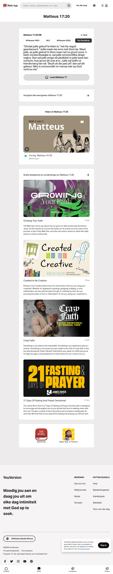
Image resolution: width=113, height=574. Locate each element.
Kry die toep (81, 5)
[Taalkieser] (94, 5)
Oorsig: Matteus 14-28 (43, 155)
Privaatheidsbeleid (11, 551)
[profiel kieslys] (104, 5)
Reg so (104, 545)
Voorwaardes (27, 551)
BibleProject (34, 158)
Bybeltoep (41, 442)
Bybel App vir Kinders (68, 442)
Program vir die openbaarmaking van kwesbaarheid (25, 554)
